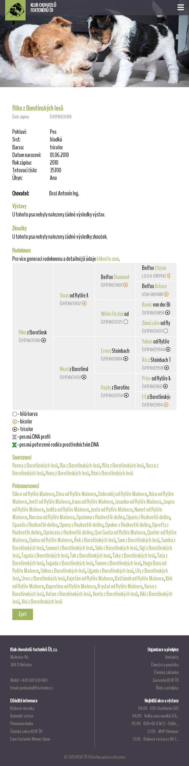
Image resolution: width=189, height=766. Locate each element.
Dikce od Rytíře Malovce (33, 494)
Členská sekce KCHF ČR (26, 731)
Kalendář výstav (21, 715)
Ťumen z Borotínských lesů (118, 563)
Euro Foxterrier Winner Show (30, 738)
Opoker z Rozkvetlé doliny (127, 525)
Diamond (121, 277)
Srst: (16, 139)
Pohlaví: (19, 132)
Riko (22, 332)
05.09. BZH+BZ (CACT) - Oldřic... (155, 723)
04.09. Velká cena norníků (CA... (155, 715)
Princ (146, 378)
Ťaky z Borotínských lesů (133, 555)
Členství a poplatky (165, 664)
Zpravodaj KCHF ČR (166, 680)
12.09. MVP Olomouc (163, 731)
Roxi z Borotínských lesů (112, 473)
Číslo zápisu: (20, 116)
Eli (144, 397)
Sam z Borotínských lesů (138, 540)
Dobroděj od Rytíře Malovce (122, 494)
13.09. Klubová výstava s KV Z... (156, 738)
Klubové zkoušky (22, 708)
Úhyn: (17, 178)
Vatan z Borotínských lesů (68, 594)
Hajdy (106, 387)
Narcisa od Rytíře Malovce (52, 517)
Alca (146, 360)
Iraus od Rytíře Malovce (92, 502)
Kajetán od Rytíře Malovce (90, 578)
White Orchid (112, 314)
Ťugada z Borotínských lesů (69, 563)
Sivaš (64, 295)
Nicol (64, 369)
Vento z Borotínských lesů (115, 594)
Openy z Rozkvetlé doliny (81, 525)
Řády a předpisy (167, 687)
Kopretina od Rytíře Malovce (71, 586)
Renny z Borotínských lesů (35, 465)
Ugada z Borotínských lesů (110, 571)
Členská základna (166, 672)
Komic (147, 304)
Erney (106, 351)
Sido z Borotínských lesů (116, 548)
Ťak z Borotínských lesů (90, 555)
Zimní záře (151, 323)
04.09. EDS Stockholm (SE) (158, 708)
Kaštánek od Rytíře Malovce (139, 578)
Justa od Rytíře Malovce (112, 509)
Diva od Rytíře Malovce (76, 494)
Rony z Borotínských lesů (67, 473)
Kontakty (172, 657)
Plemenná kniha (21, 723)
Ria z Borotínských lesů (80, 465)
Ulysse (160, 268)
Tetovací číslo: (24, 170)
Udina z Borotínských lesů (63, 571)
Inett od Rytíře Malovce (49, 502)
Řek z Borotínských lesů (95, 540)
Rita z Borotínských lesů (123, 465)
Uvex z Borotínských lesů (43, 578)
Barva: (18, 147)
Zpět (22, 614)
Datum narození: (26, 155)
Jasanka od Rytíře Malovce (138, 502)
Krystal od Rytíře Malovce (119, 586)
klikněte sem (108, 259)
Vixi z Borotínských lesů (41, 601)
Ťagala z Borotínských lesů (44, 555)
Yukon (147, 341)
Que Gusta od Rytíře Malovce (119, 532)
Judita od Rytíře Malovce (67, 509)
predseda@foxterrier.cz (36, 687)
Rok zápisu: (22, 163)
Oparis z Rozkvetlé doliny (148, 517)
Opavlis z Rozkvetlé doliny (35, 525)
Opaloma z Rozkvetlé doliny (100, 517)
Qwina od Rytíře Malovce (50, 540)
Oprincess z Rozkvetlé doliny (68, 532)
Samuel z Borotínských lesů (69, 548)
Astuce (161, 286)
